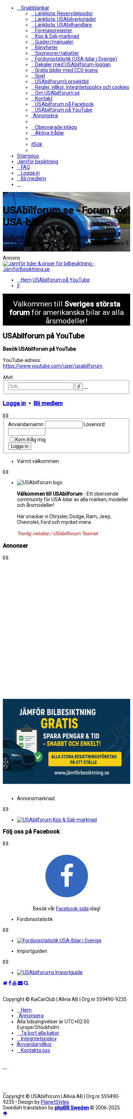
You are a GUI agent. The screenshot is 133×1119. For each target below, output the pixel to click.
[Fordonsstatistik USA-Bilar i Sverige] (73, 940)
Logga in (14, 403)
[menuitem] (62, 13)
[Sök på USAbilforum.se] (26, 983)
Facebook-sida (72, 908)
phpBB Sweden (72, 1107)
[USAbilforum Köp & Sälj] (73, 820)
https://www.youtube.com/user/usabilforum (52, 366)
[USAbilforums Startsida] (5, 983)
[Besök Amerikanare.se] (73, 972)
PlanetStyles (55, 1102)
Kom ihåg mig (30, 439)
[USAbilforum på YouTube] (14, 983)
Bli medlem (48, 403)
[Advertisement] (66, 626)
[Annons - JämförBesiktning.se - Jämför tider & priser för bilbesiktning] (66, 782)
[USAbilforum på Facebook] (67, 875)
